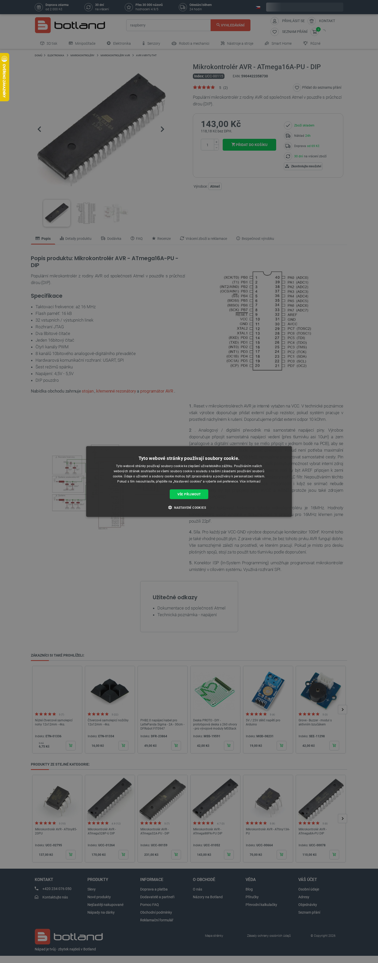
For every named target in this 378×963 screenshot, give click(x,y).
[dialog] (189, 481)
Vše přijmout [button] (189, 494)
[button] (189, 507)
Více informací (250, 481)
